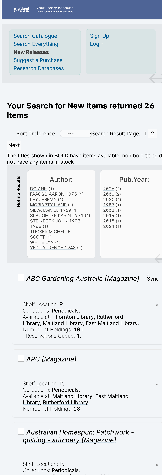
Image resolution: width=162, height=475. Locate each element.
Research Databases (39, 68)
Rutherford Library (65, 402)
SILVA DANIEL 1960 (50, 210)
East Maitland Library (112, 323)
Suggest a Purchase (38, 60)
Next (14, 145)
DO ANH (38, 188)
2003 (108, 210)
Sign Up (99, 36)
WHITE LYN (42, 242)
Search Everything (36, 44)
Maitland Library (63, 323)
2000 (108, 194)
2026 (108, 188)
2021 (109, 226)
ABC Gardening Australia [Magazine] (82, 278)
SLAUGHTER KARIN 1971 (57, 215)
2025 (109, 199)
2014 (108, 215)
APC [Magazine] (51, 359)
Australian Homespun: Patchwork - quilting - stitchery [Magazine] (78, 436)
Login (97, 44)
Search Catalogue (35, 36)
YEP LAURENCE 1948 (53, 247)
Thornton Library (73, 317)
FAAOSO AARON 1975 (53, 194)
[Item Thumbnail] (152, 278)
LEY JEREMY (43, 199)
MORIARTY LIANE (48, 204)
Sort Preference (35, 133)
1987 (108, 204)
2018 (109, 220)
